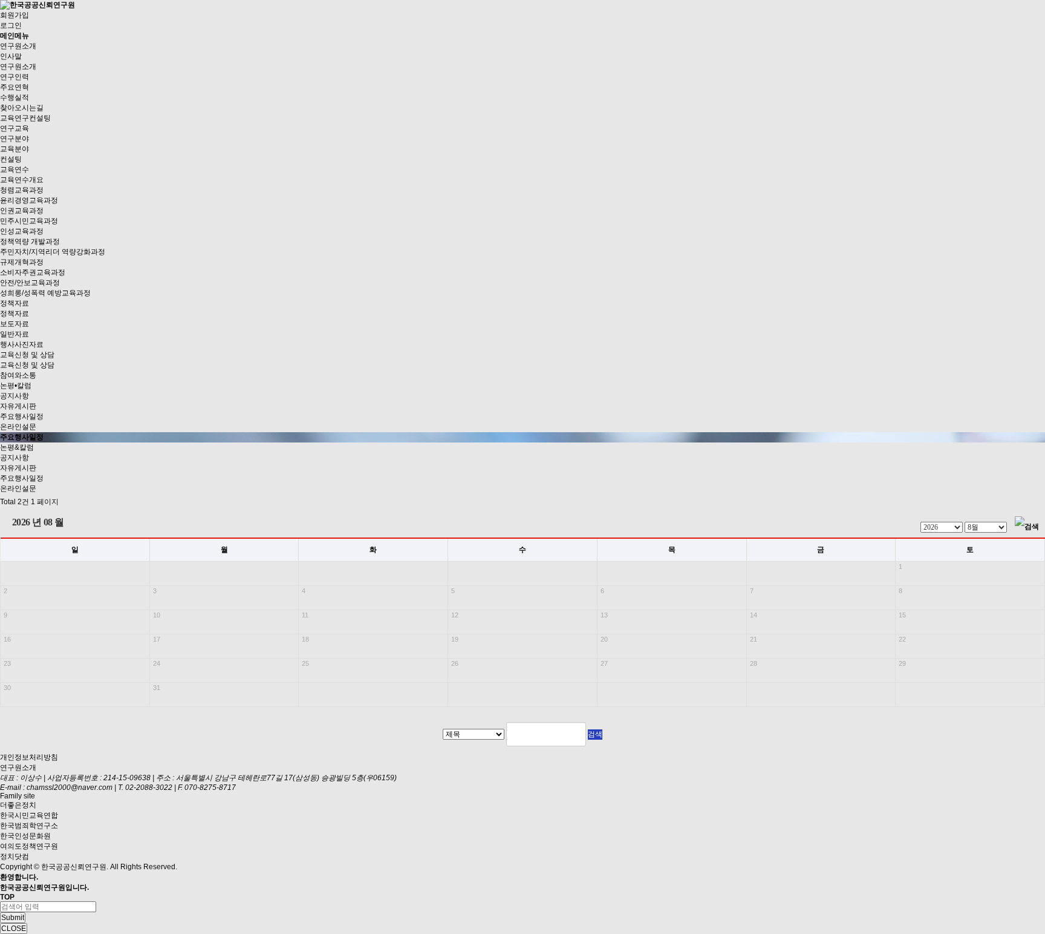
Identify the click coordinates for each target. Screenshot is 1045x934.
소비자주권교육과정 (32, 272)
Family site (17, 796)
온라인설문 (18, 427)
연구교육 (14, 128)
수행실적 (14, 97)
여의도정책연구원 (29, 846)
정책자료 (14, 303)
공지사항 (14, 396)
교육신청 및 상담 (27, 354)
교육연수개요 (22, 180)
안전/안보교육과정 (30, 282)
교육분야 (14, 149)
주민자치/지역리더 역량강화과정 (52, 252)
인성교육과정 (22, 231)
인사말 (11, 56)
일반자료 (14, 334)
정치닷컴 (14, 856)
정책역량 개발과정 (30, 241)
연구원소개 (18, 46)
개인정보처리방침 (29, 757)
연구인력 (14, 77)
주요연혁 (14, 87)
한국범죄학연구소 (29, 825)
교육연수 (14, 169)
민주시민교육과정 (29, 221)
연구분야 (14, 138)
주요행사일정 (22, 416)
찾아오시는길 (22, 108)
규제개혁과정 (22, 262)
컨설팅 (11, 159)
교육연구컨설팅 (25, 118)
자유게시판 (18, 406)
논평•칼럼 (15, 385)
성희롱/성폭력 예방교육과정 (45, 293)
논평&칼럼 (17, 447)
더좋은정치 (18, 805)
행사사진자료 (22, 344)
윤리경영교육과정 (29, 200)
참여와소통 (18, 375)
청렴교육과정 (22, 190)
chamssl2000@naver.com (70, 787)
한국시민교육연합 (29, 815)
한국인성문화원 (25, 836)
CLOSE (13, 928)
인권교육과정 (22, 210)
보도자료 (14, 324)
